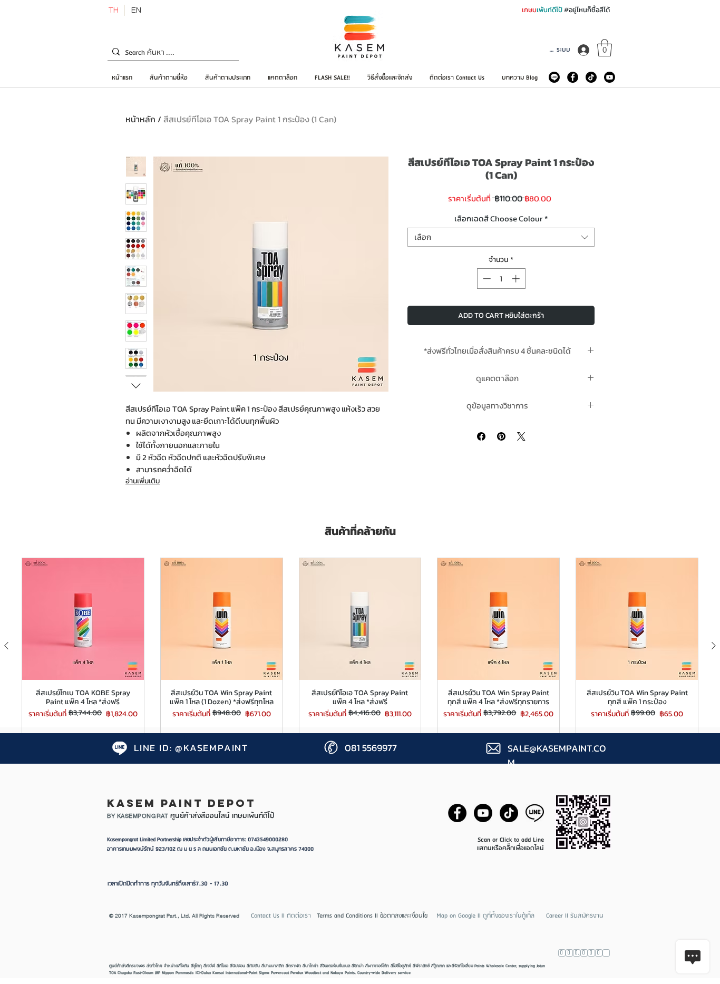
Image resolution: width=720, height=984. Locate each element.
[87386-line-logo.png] (535, 813)
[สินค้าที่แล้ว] (6, 645)
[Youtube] (609, 77)
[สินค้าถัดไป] (713, 645)
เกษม (529, 10)
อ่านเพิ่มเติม (142, 480)
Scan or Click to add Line (511, 839)
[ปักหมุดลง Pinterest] (501, 436)
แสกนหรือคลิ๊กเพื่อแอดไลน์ (510, 848)
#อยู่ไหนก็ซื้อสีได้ (587, 10)
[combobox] (501, 237)
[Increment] (517, 278)
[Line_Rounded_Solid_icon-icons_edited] (554, 77)
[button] (604, 47)
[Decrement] (486, 278)
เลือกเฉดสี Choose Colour (501, 218)
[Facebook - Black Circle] (572, 77)
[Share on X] (521, 436)
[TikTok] (591, 77)
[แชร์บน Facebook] (481, 436)
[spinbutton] (501, 278)
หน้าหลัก (140, 119)
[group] (360, 646)
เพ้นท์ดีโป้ (550, 10)
